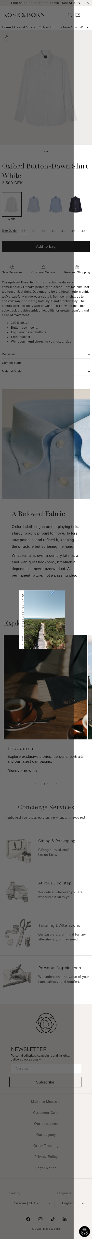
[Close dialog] (52, 592)
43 (83, 231)
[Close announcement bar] (88, 3)
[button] (86, 15)
